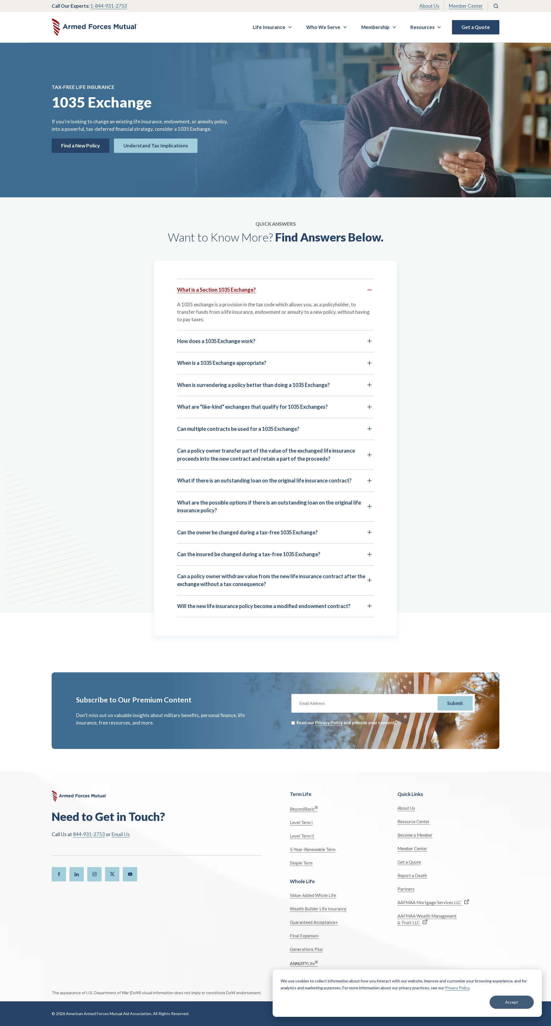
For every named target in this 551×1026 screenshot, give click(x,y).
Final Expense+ (304, 935)
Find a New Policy (80, 146)
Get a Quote (475, 27)
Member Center (466, 6)
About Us (429, 6)
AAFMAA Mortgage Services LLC (429, 902)
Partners (405, 888)
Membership (375, 27)
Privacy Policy (457, 987)
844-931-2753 (89, 834)
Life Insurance (269, 27)
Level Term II (302, 835)
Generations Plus (306, 949)
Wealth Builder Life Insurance (318, 908)
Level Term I (301, 822)
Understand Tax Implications (155, 146)
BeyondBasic (304, 808)
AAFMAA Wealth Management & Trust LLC (427, 919)
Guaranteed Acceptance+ (314, 922)
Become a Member (414, 835)
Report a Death (412, 875)
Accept (511, 1002)
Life (304, 963)
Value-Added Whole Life (313, 895)
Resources (422, 27)
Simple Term (301, 862)
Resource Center (413, 821)
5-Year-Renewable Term (312, 849)
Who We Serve (323, 27)
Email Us (121, 834)
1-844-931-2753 (108, 6)
